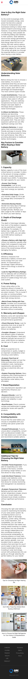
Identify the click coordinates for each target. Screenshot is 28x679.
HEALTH (7, 655)
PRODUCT (7, 661)
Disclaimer (20, 647)
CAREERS (7, 647)
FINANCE (7, 653)
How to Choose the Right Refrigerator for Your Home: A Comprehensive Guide (14, 635)
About (20, 655)
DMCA (20, 650)
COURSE (7, 650)
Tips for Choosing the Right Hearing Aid (14, 581)
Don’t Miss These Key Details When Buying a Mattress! (14, 608)
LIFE (7, 658)
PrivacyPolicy (20, 653)
